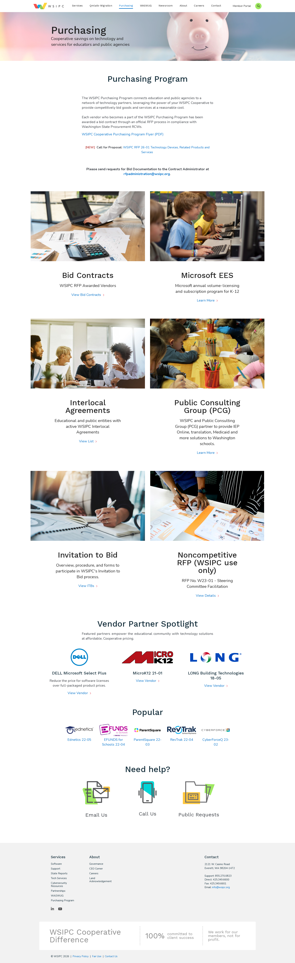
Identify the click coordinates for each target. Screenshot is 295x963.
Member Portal (242, 6)
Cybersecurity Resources (59, 884)
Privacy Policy (81, 956)
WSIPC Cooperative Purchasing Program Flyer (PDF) (123, 134)
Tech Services (59, 878)
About (183, 5)
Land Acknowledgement (100, 880)
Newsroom (166, 5)
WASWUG (146, 5)
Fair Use (96, 956)
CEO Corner (96, 868)
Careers (199, 5)
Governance (96, 863)
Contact (216, 5)
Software (56, 863)
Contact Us (111, 956)
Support (55, 868)
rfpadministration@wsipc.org (147, 174)
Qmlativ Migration (101, 5)
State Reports (59, 873)
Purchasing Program (62, 900)
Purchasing (126, 5)
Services (77, 5)
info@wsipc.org (221, 887)
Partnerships (58, 890)
